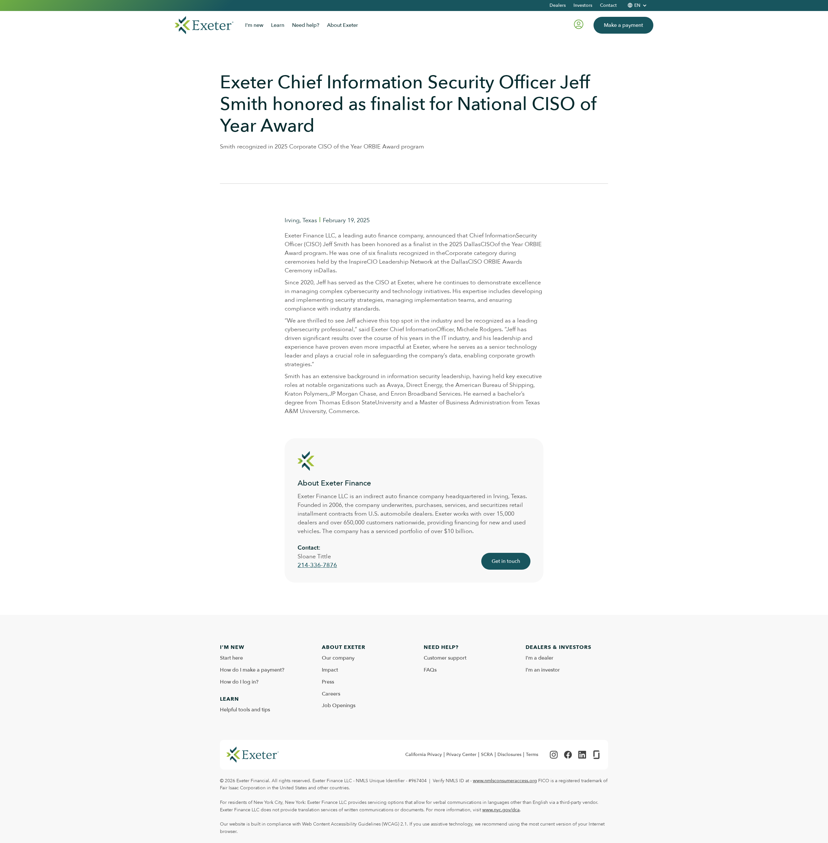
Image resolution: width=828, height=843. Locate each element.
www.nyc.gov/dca (501, 810)
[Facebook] (568, 755)
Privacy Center (461, 754)
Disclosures (509, 754)
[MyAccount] (578, 25)
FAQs (430, 669)
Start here (231, 658)
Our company (338, 658)
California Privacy (423, 754)
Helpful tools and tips (245, 709)
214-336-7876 (317, 565)
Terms (532, 754)
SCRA (487, 754)
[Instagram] (554, 755)
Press (328, 681)
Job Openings (338, 705)
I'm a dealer (539, 658)
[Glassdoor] (596, 755)
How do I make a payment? (252, 669)
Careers (331, 693)
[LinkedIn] (582, 755)
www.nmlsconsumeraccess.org (505, 781)
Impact (330, 669)
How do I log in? (239, 681)
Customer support (445, 658)
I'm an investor (543, 669)
